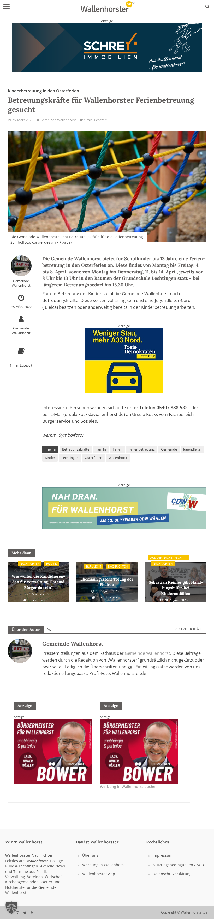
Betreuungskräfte (75, 454)
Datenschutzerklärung (172, 878)
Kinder (50, 462)
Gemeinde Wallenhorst (58, 124)
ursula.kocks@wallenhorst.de (94, 419)
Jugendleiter (192, 454)
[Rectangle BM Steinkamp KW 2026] (139, 756)
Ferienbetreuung (142, 454)
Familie (101, 454)
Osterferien (93, 462)
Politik (51, 568)
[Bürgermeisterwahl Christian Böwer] (124, 365)
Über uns (90, 860)
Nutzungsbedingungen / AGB (178, 869)
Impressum (163, 860)
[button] (11, 907)
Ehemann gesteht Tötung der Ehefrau (106, 583)
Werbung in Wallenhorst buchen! (129, 791)
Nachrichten (29, 568)
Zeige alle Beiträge (188, 634)
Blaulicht (93, 571)
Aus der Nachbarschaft (168, 563)
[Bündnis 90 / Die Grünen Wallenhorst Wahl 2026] (107, 50)
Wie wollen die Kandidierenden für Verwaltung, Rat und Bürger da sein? (38, 583)
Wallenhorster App (98, 878)
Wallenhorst (118, 462)
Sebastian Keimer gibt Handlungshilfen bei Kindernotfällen (176, 587)
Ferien (117, 454)
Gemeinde (169, 454)
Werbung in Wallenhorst (103, 869)
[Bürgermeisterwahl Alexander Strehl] (53, 756)
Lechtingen (70, 462)
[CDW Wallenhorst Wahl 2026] (124, 512)
